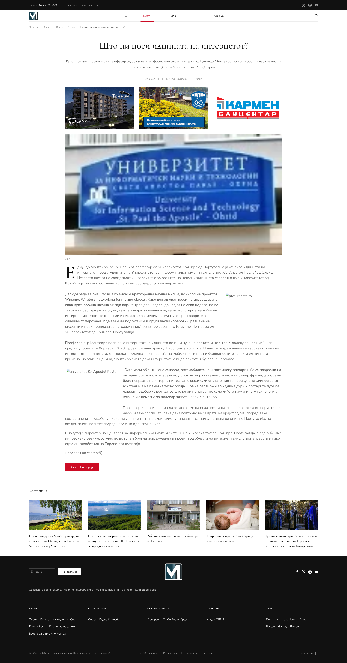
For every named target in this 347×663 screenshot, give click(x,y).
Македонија (60, 620)
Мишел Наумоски (176, 79)
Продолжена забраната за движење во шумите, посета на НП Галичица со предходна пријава (113, 541)
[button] (316, 15)
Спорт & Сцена (98, 608)
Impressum (190, 653)
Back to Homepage (82, 467)
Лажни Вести (37, 627)
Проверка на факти (62, 627)
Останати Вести (158, 608)
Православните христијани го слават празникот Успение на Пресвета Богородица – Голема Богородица (291, 541)
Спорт (92, 620)
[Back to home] (33, 15)
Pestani (270, 627)
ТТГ (195, 16)
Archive (219, 16)
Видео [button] (172, 16)
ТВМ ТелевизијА (100, 653)
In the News (288, 620)
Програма (153, 620)
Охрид (198, 79)
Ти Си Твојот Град (175, 620)
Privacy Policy (171, 653)
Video (302, 620)
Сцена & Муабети (110, 620)
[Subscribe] (96, 5)
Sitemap (207, 653)
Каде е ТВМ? (215, 620)
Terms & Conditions (146, 653)
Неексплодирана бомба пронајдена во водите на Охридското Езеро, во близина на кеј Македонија (54, 541)
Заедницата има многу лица (47, 634)
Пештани (272, 620)
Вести (33, 608)
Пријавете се (69, 572)
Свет (73, 620)
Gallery (282, 627)
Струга (44, 620)
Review (294, 627)
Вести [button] (147, 16)
